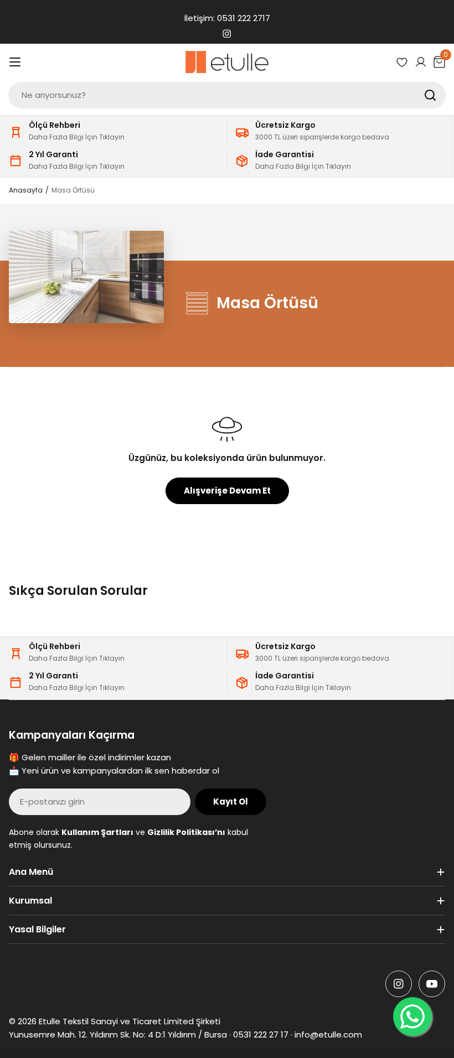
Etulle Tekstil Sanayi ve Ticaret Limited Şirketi (129, 1021)
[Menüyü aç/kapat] (15, 62)
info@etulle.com (328, 1034)
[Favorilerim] (402, 62)
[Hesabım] (421, 62)
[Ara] (430, 95)
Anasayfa (26, 190)
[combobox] (227, 95)
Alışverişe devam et (227, 490)
